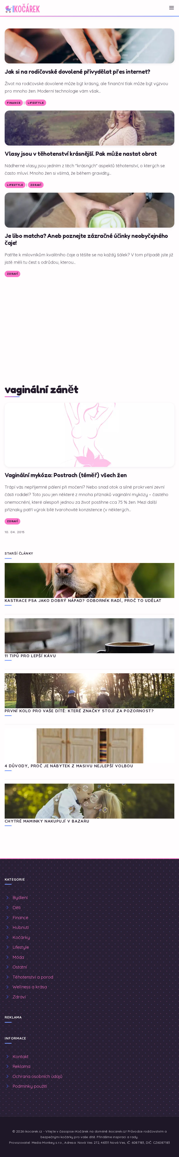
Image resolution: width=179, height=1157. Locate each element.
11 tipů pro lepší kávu (30, 655)
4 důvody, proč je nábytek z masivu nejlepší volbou (69, 765)
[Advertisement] (89, 316)
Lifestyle (36, 102)
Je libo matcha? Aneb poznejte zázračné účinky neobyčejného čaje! (86, 239)
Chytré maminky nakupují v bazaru (47, 821)
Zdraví (35, 185)
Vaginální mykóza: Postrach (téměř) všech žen (66, 475)
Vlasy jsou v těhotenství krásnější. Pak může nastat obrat (81, 153)
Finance (13, 102)
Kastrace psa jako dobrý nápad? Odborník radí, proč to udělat (83, 600)
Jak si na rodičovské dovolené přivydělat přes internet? (77, 71)
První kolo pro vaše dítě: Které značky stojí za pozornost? (79, 710)
